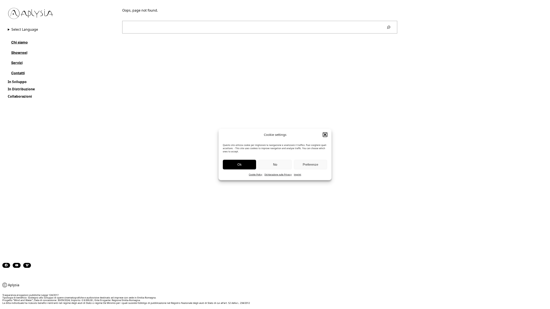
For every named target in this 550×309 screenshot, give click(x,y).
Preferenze (310, 164)
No (275, 164)
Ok (239, 164)
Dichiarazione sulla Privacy (278, 174)
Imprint (297, 174)
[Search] (388, 27)
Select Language (24, 29)
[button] (325, 134)
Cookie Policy (255, 174)
